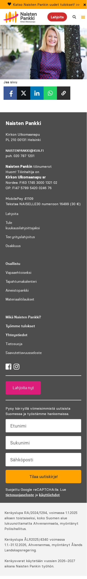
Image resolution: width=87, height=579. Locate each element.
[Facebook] (8, 366)
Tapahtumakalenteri (21, 281)
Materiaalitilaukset (20, 299)
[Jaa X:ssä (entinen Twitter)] (23, 93)
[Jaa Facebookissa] (10, 93)
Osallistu (13, 263)
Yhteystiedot (16, 335)
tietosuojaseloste (20, 495)
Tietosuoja (14, 344)
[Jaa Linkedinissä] (37, 93)
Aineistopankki (17, 290)
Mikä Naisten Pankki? (23, 317)
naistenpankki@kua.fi (25, 151)
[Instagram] (16, 366)
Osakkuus (13, 245)
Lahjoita (57, 17)
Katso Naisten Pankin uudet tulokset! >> (46, 4)
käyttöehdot (49, 495)
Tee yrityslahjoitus (20, 237)
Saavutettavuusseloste (24, 352)
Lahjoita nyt (23, 387)
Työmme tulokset (20, 326)
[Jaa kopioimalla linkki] (63, 93)
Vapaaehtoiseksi (18, 272)
